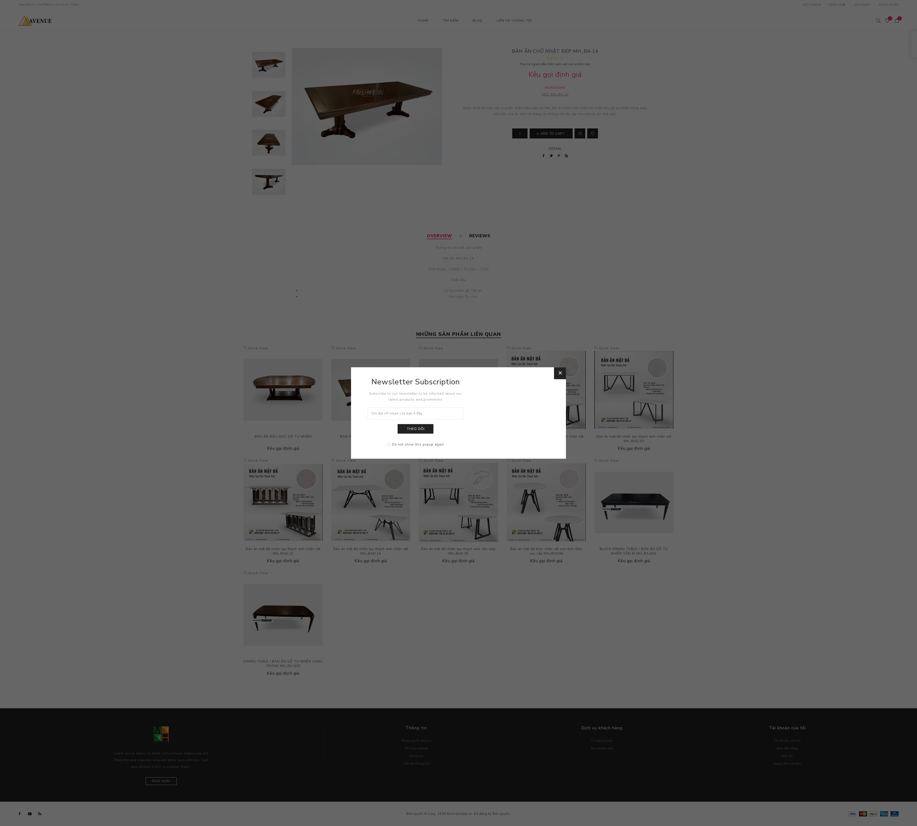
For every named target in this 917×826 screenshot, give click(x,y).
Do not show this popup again (418, 444)
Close (560, 373)
